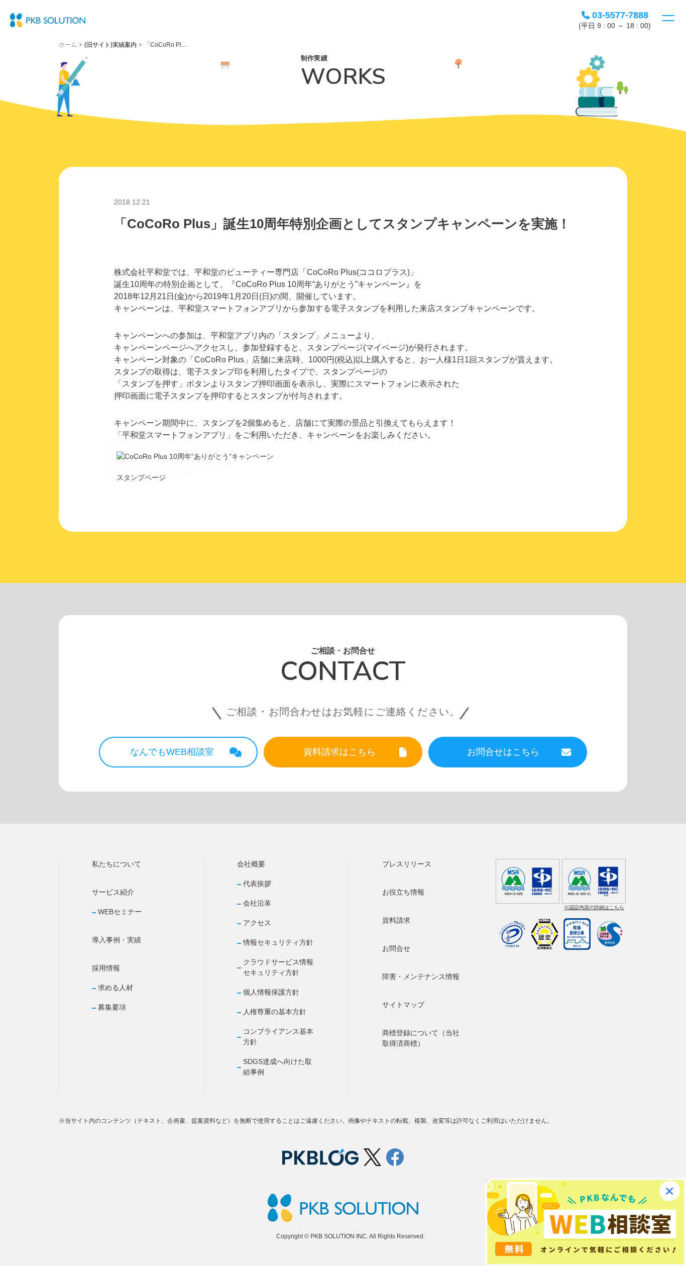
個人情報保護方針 (271, 992)
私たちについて (116, 864)
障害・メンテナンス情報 (421, 976)
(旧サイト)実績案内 (110, 44)
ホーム (68, 44)
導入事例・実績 (116, 940)
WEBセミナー (120, 912)
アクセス (257, 923)
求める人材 (115, 988)
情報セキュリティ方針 (278, 942)
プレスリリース (406, 864)
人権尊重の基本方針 (274, 1012)
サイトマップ (403, 1005)
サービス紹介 (113, 892)
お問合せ (396, 948)
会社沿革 (257, 903)
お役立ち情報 (403, 892)
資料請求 (396, 920)
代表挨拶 (257, 884)
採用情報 (106, 968)
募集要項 (112, 1007)
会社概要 (251, 864)
